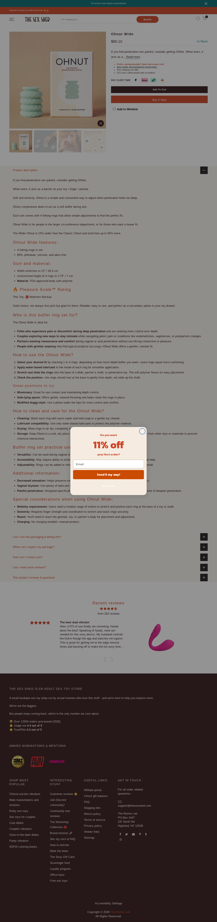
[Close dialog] (142, 431)
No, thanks (108, 486)
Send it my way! (108, 474)
